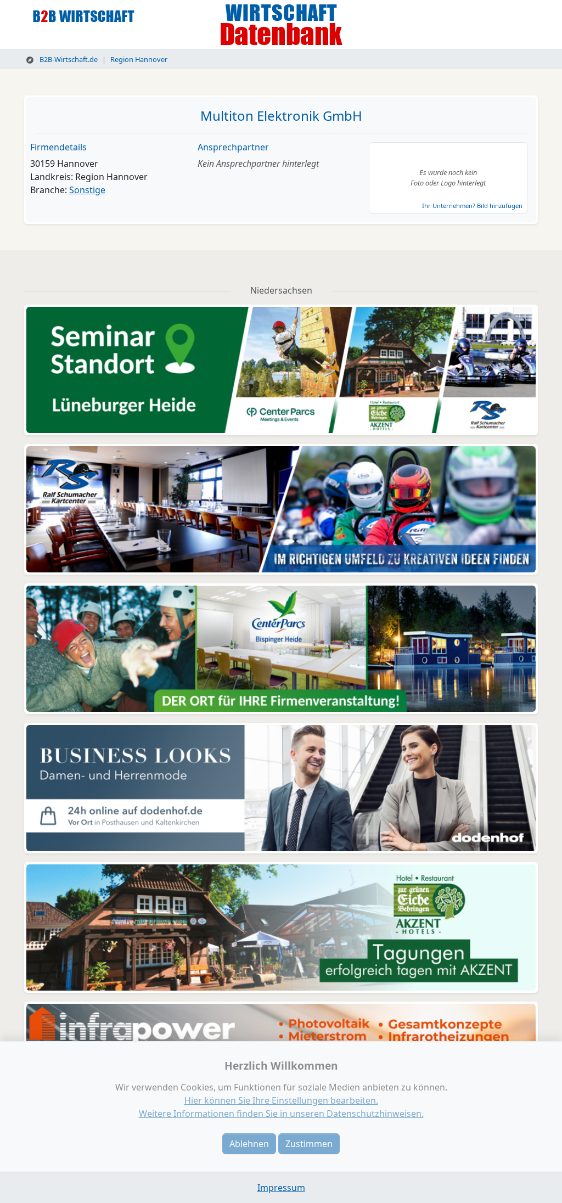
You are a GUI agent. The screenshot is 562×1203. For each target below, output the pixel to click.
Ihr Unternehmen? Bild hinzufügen (472, 205)
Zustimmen (309, 1144)
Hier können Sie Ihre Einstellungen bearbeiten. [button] (281, 1100)
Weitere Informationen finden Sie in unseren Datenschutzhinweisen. (281, 1114)
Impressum (281, 1188)
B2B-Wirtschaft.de (68, 59)
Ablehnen (249, 1144)
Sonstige (87, 190)
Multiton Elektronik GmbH (281, 115)
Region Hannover (138, 59)
